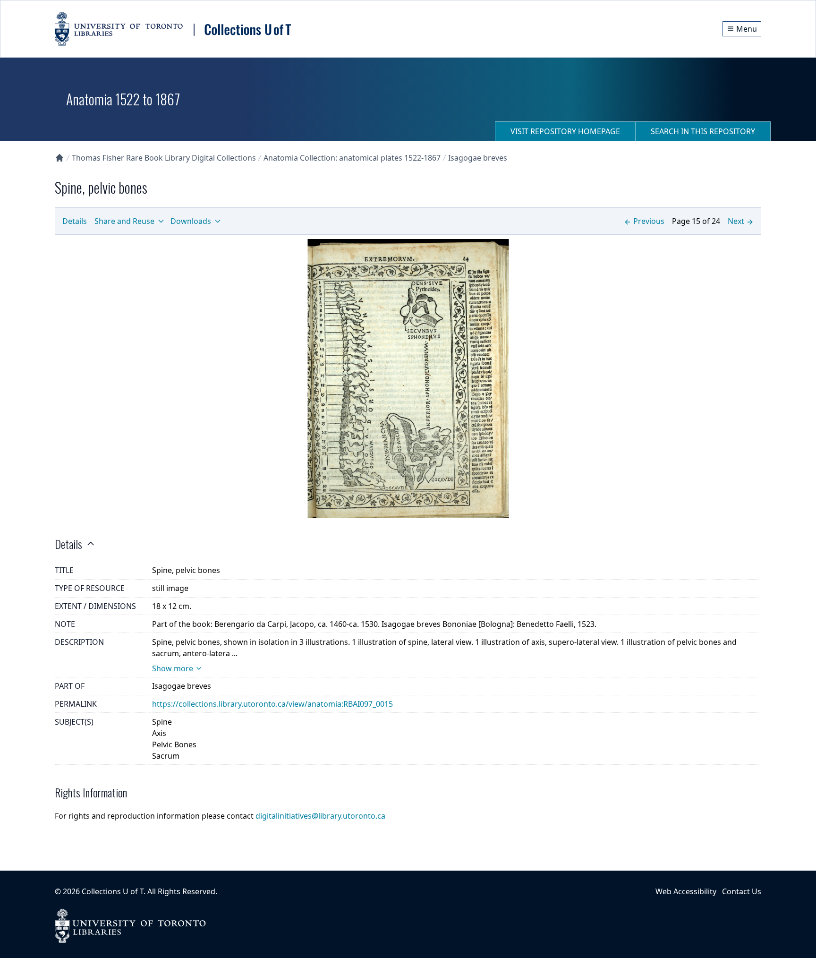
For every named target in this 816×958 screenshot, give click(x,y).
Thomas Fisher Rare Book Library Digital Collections (164, 158)
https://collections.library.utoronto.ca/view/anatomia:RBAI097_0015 (272, 704)
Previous (648, 221)
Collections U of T (113, 891)
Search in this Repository (703, 131)
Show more (172, 668)
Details (74, 221)
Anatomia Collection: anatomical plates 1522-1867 (352, 158)
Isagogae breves (477, 158)
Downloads (190, 221)
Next (736, 221)
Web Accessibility (685, 891)
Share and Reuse (124, 221)
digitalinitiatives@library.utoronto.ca (320, 816)
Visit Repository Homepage (565, 131)
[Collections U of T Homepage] (59, 158)
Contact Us (741, 891)
